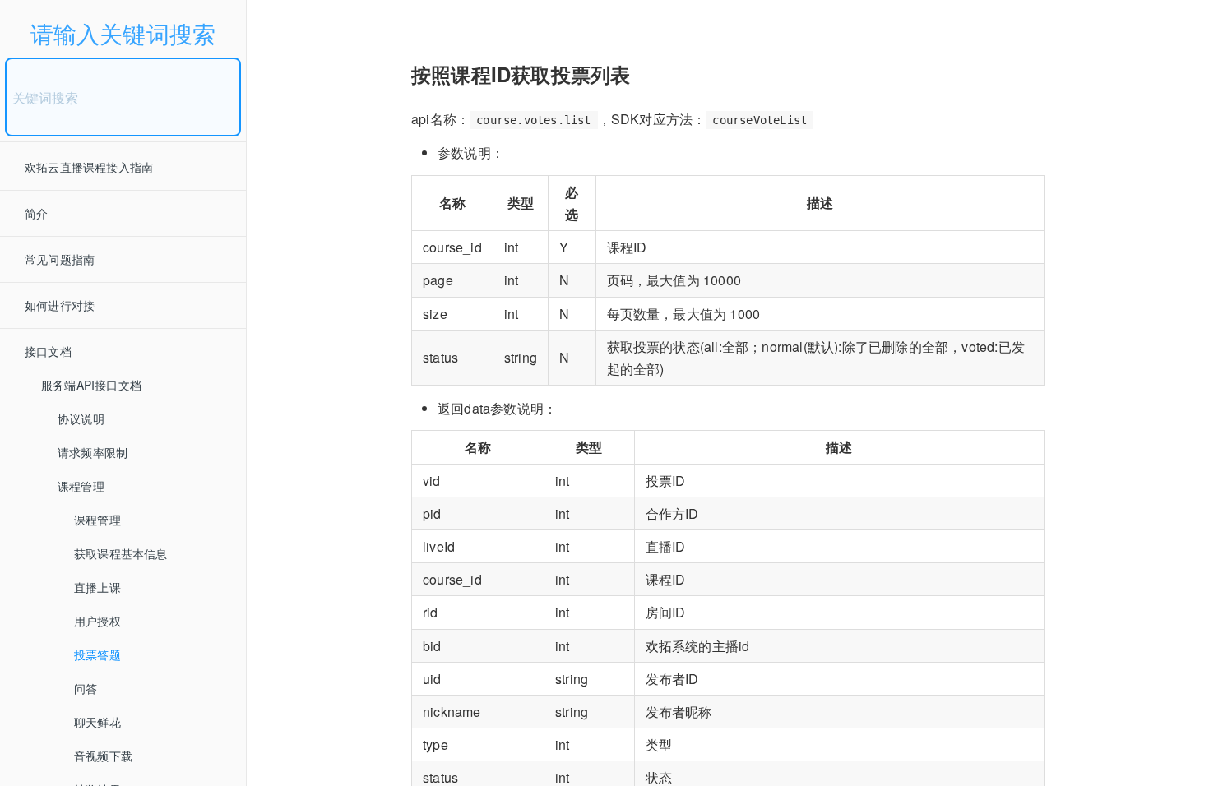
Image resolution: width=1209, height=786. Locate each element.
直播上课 (97, 587)
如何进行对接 (60, 305)
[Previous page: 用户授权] (284, 413)
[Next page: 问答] (1172, 413)
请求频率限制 (92, 452)
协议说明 (81, 418)
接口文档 (48, 351)
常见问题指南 (60, 259)
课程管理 (81, 486)
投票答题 (97, 654)
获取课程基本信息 (121, 553)
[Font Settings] (304, 20)
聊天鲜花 (97, 722)
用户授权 (97, 621)
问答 (85, 688)
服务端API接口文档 (91, 385)
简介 (36, 213)
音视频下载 (103, 755)
